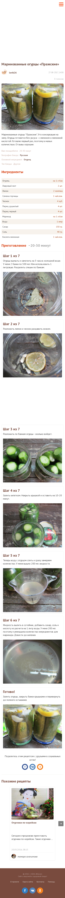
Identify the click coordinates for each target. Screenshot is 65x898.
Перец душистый (10, 206)
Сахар (5, 226)
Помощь (51, 882)
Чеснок (5, 201)
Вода (4, 221)
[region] (32, 401)
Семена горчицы (10, 196)
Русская (24, 155)
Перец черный (9, 211)
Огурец (27, 159)
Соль (4, 231)
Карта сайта (28, 882)
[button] (61, 4)
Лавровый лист (9, 185)
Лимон (5, 191)
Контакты (40, 882)
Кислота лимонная (10, 237)
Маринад (6, 216)
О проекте (14, 882)
